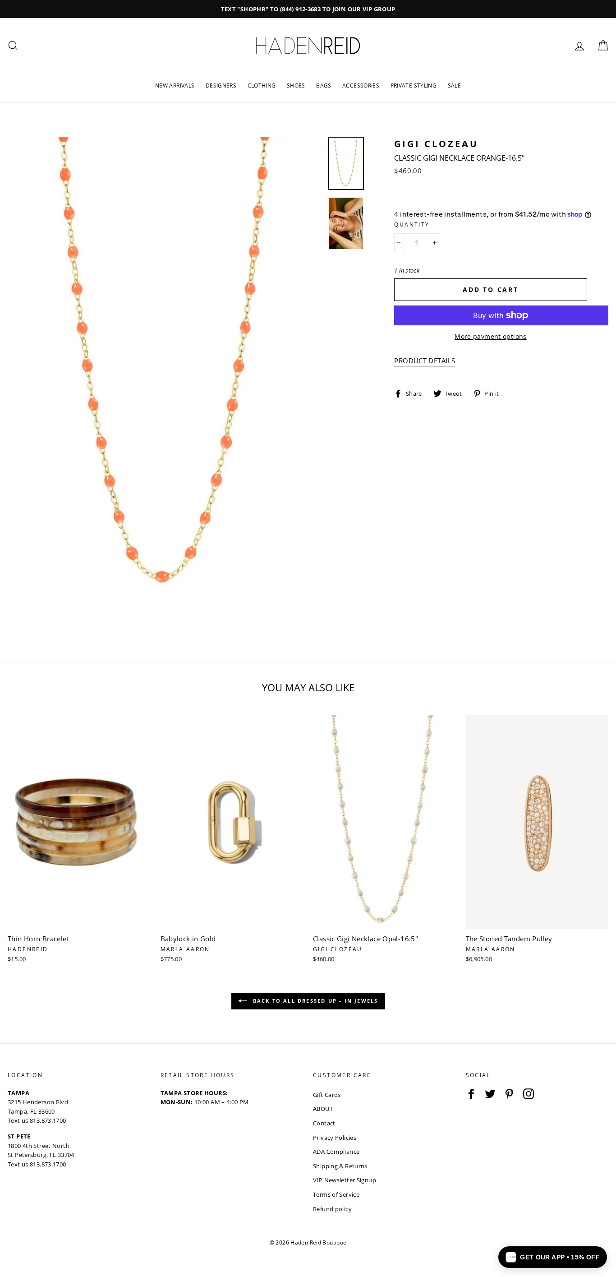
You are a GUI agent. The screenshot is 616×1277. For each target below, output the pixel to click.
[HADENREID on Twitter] (490, 1093)
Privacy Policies (334, 1138)
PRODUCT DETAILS (424, 360)
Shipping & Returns (340, 1166)
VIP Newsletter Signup (344, 1180)
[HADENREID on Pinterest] (509, 1093)
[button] (552, 1257)
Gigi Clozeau (436, 144)
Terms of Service (336, 1194)
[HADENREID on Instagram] (528, 1093)
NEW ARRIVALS (175, 85)
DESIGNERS (221, 85)
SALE (454, 85)
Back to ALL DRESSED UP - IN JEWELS (314, 1000)
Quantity (411, 224)
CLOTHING (262, 85)
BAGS (323, 85)
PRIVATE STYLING (414, 85)
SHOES (296, 85)
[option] (308, 9)
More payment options (491, 336)
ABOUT (323, 1109)
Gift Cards (327, 1095)
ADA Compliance (336, 1151)
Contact (324, 1123)
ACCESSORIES (360, 85)
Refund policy (332, 1209)
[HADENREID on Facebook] (471, 1093)
